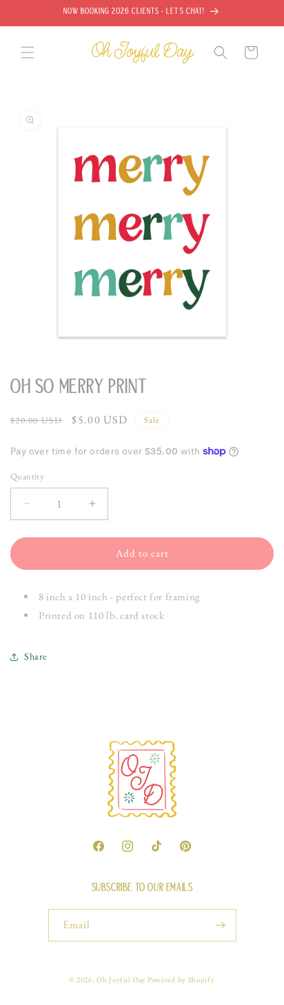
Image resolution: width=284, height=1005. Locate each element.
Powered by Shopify (181, 979)
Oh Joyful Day (121, 979)
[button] (27, 52)
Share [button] (35, 656)
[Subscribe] (220, 925)
